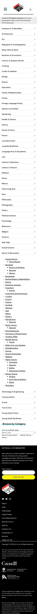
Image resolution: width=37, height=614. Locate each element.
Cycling (8, 296)
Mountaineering (12, 331)
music (4, 178)
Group (4, 597)
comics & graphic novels (13, 60)
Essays (8, 299)
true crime (6, 408)
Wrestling (9, 385)
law (3, 157)
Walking (8, 357)
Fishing (8, 302)
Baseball (9, 265)
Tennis (12, 342)
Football (8, 305)
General (12, 270)
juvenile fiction (8, 141)
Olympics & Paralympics (16, 334)
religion (5, 232)
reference (6, 226)
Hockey (12, 376)
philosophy (6, 199)
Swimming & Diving (17, 371)
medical (5, 173)
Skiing (11, 382)
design (5, 76)
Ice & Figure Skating (17, 379)
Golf (7, 311)
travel (4, 402)
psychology (6, 221)
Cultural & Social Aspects (16, 293)
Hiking (8, 314)
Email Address (7, 469)
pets (4, 194)
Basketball (9, 276)
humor (5, 135)
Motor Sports (11, 325)
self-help (6, 242)
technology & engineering (13, 392)
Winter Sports (11, 374)
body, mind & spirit (10, 50)
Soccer (12, 290)
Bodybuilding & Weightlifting (17, 279)
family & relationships (11, 92)
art (3, 39)
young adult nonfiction (11, 418)
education (6, 87)
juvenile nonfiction (10, 146)
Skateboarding (11, 348)
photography (7, 205)
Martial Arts (10, 319)
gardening (6, 114)
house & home (8, 130)
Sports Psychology (13, 354)
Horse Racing (14, 262)
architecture (7, 34)
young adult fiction (10, 413)
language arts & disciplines (14, 151)
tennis (4, 437)
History (12, 273)
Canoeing (13, 362)
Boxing (8, 282)
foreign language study (12, 103)
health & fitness (9, 119)
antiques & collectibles (12, 28)
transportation (8, 397)
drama (5, 82)
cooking (5, 66)
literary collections (10, 162)
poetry (5, 210)
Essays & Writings (17, 267)
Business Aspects (13, 285)
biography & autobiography (14, 44)
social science (8, 247)
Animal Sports (11, 259)
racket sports (26, 435)
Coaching (9, 288)
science (5, 237)
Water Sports (11, 359)
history (5, 125)
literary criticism (9, 167)
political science (9, 215)
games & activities (10, 109)
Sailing (12, 368)
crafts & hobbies (9, 71)
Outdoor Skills (11, 336)
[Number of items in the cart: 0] (30, 10)
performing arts (8, 189)
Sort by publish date (10, 430)
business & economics (11, 55)
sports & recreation (10, 253)
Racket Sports (11, 339)
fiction (5, 98)
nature (5, 183)
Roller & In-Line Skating (15, 345)
